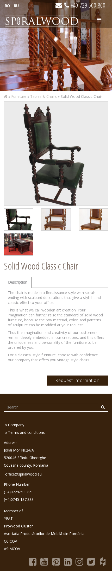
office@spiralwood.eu (23, 474)
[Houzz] (103, 561)
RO (7, 5)
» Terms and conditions (25, 432)
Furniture (18, 96)
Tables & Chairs (43, 96)
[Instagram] (79, 561)
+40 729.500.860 (87, 5)
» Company (14, 424)
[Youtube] (44, 561)
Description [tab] (17, 282)
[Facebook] (32, 561)
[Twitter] (91, 561)
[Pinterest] (56, 561)
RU (16, 5)
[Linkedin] (68, 561)
